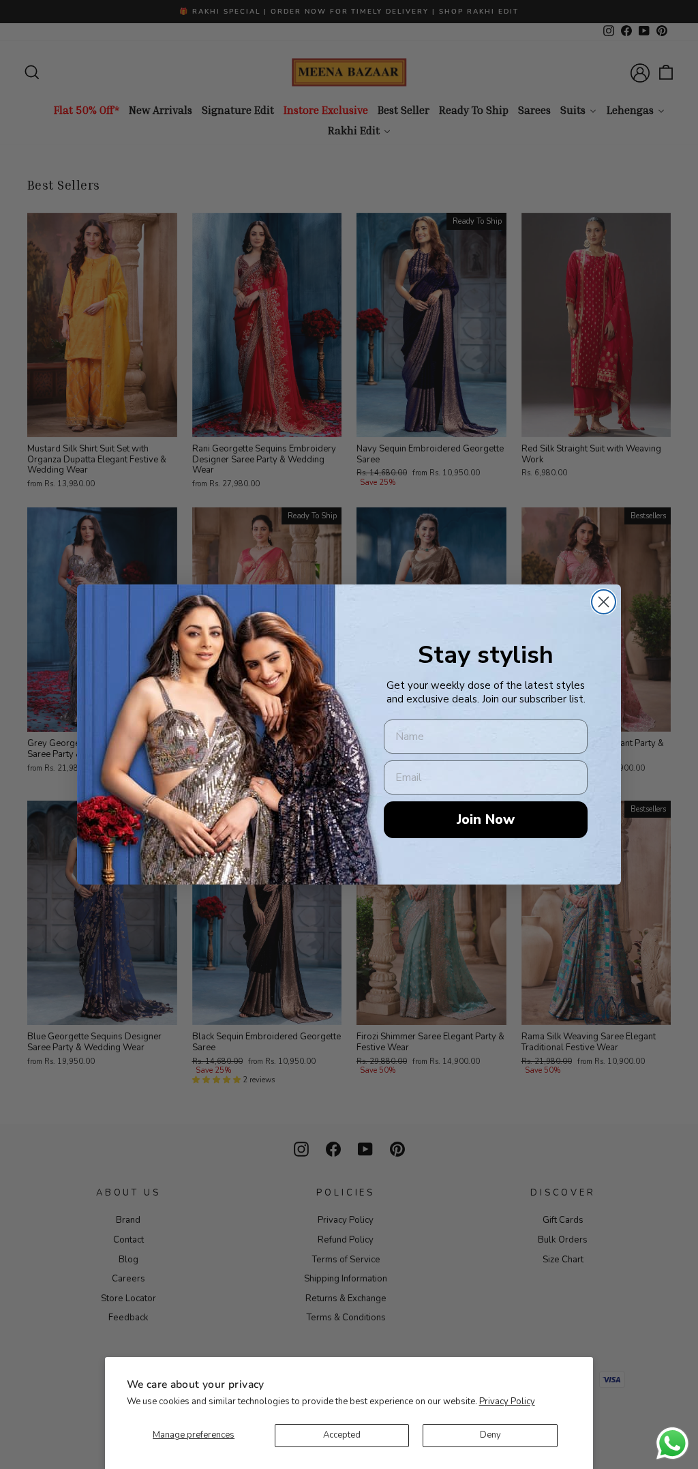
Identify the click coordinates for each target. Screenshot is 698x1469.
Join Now (486, 819)
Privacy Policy (507, 1401)
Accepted (342, 1435)
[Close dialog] (604, 602)
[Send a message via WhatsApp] (672, 1443)
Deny (490, 1435)
